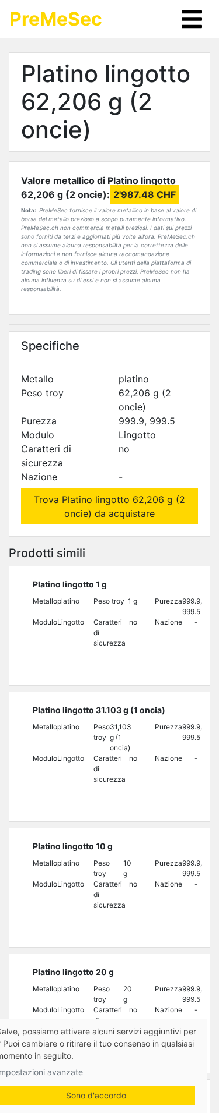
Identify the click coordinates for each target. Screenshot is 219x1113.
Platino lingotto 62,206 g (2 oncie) (105, 101)
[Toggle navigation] (192, 19)
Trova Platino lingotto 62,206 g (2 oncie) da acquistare (109, 506)
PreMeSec (55, 19)
